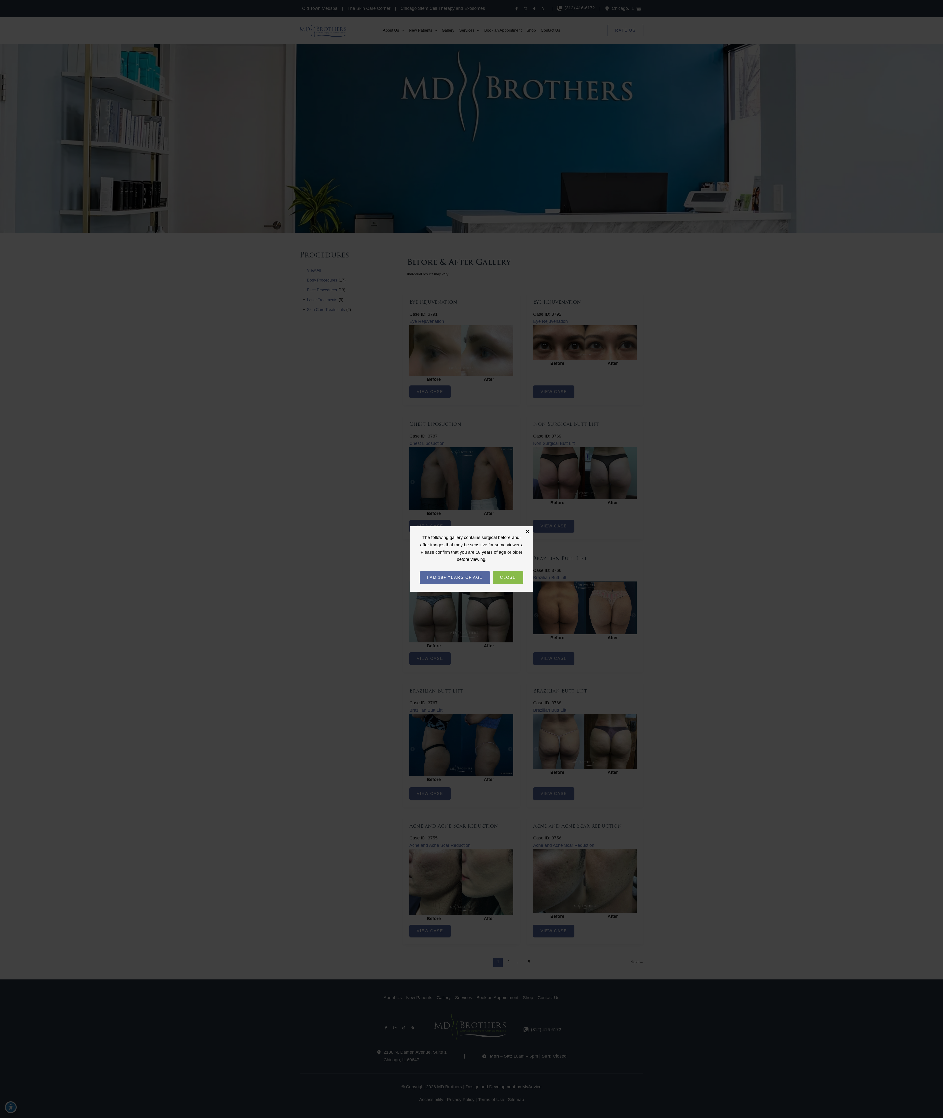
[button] (455, 577)
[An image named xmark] (527, 531)
